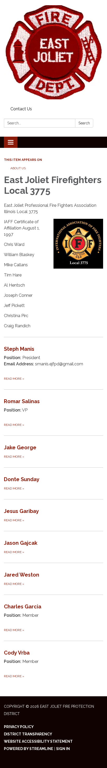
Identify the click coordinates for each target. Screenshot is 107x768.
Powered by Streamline (28, 749)
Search (84, 123)
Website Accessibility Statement (38, 741)
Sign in (63, 749)
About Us (18, 168)
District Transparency (28, 734)
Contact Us (21, 108)
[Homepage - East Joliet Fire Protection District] (53, 52)
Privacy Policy (19, 727)
